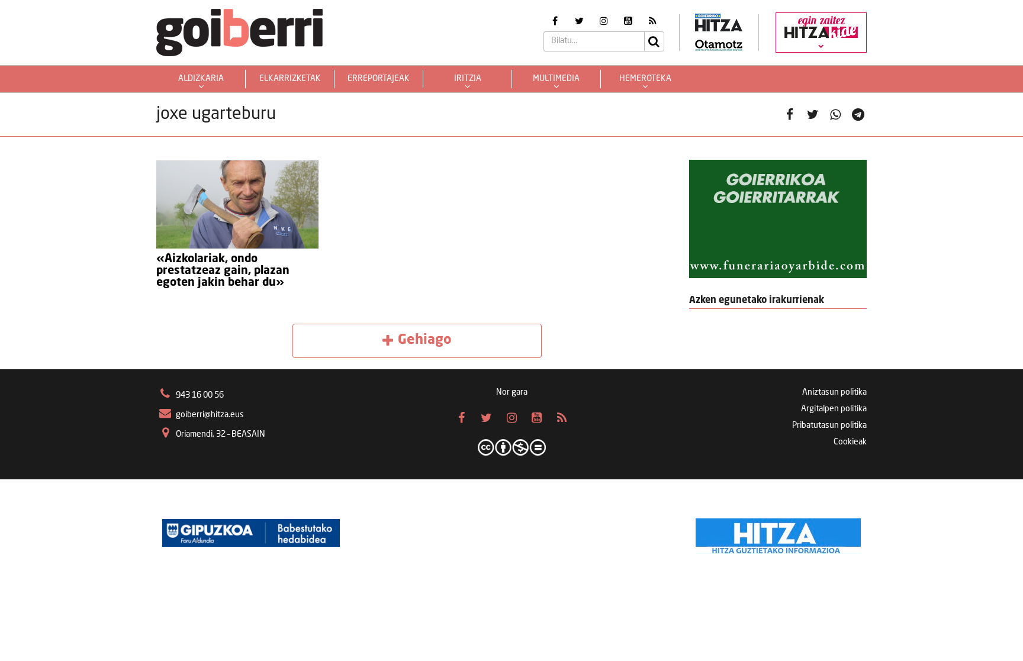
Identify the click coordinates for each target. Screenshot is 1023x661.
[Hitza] (778, 533)
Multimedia (556, 79)
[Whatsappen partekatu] (835, 114)
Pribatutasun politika (829, 425)
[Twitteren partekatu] (812, 114)
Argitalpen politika (834, 409)
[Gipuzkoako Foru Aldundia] (251, 533)
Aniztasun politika (834, 392)
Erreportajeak (379, 79)
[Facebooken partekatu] (790, 114)
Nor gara (511, 392)
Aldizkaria (201, 79)
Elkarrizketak (290, 79)
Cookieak (850, 442)
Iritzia (467, 79)
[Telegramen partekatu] (858, 114)
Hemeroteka (645, 79)
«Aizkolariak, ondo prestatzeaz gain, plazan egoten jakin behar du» (222, 271)
